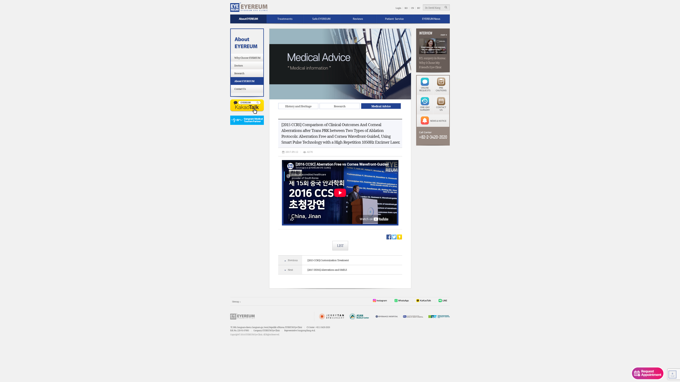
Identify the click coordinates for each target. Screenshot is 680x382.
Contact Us (240, 89)
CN (412, 8)
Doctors (238, 65)
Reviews (358, 19)
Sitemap (235, 301)
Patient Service (394, 19)
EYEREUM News (431, 19)
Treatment (285, 19)
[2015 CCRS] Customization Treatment (328, 260)
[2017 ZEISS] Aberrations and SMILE (327, 269)
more (443, 34)
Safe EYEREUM (321, 19)
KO (406, 8)
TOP (673, 374)
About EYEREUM (248, 19)
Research (239, 73)
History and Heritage (298, 106)
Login (398, 8)
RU (418, 8)
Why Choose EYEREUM (247, 57)
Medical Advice (381, 106)
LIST (340, 245)
